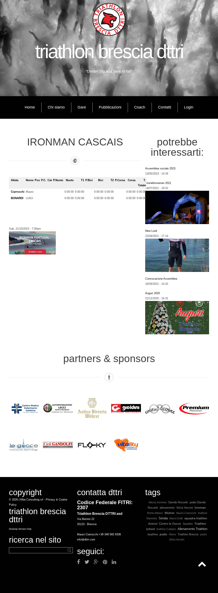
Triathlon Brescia (188, 534)
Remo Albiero (155, 513)
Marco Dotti (176, 518)
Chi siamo (56, 107)
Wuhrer (170, 513)
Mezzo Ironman (158, 502)
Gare (81, 107)
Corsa (131, 180)
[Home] (109, 19)
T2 (112, 180)
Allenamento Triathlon (192, 529)
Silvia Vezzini (184, 507)
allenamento (167, 507)
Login (188, 107)
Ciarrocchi (17, 191)
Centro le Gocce (170, 523)
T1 (82, 180)
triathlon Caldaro (166, 529)
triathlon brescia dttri (109, 51)
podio (163, 534)
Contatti (164, 107)
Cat (49, 180)
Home (30, 107)
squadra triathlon (195, 518)
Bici (100, 180)
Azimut (152, 523)
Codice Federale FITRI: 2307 (105, 504)
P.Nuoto (58, 180)
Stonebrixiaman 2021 (158, 183)
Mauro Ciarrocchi (186, 513)
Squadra (188, 523)
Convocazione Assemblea (161, 278)
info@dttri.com (86, 539)
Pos (37, 180)
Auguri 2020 (152, 293)
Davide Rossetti (178, 502)
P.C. (43, 180)
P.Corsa (120, 180)
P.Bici (89, 180)
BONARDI (17, 198)
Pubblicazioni (110, 107)
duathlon (153, 534)
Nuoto (70, 180)
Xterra (172, 534)
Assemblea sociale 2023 (160, 168)
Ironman (200, 507)
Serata (163, 518)
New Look (151, 230)
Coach (139, 107)
